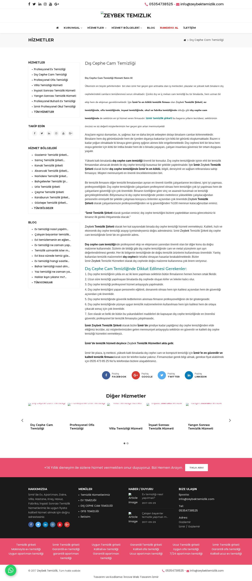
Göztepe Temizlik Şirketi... (51, 203)
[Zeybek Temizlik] (126, 15)
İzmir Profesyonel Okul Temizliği (55, 106)
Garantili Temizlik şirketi (146, 545)
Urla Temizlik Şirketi (47, 187)
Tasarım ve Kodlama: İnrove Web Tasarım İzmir (126, 577)
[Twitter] (162, 375)
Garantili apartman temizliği (106, 556)
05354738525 (161, 4)
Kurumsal (72, 27)
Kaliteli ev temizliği (106, 549)
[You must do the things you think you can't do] (134, 499)
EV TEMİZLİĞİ (88, 500)
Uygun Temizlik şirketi (106, 545)
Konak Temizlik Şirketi (48, 165)
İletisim (85, 517)
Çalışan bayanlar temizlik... (52, 234)
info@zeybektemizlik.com (202, 4)
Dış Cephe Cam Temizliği (50, 74)
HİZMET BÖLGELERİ (125, 27)
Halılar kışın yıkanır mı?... (50, 277)
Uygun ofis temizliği (186, 549)
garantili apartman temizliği (66, 556)
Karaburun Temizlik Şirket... (52, 197)
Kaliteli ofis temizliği (146, 549)
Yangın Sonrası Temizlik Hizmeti (55, 96)
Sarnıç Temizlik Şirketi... (49, 160)
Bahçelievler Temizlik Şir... (50, 181)
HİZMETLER (95, 27)
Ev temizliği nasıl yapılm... (51, 229)
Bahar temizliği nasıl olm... (51, 266)
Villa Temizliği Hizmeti (48, 85)
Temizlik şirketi (26, 545)
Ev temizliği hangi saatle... (51, 261)
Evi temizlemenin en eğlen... (52, 240)
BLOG (151, 27)
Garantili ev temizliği (66, 549)
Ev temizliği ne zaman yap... (52, 245)
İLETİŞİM (189, 27)
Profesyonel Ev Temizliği (49, 69)
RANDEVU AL (169, 27)
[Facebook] (106, 375)
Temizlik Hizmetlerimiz (95, 495)
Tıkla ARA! (196, 467)
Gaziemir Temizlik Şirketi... (51, 155)
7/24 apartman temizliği (186, 554)
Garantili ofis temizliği (226, 549)
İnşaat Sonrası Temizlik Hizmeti (54, 90)
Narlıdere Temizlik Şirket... (51, 176)
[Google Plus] (136, 375)
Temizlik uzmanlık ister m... (52, 250)
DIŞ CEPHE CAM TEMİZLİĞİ (97, 506)
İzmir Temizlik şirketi (66, 545)
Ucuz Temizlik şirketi (186, 545)
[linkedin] (189, 375)
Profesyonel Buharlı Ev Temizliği (54, 101)
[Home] (185, 40)
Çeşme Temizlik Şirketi (49, 192)
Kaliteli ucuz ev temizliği (226, 554)
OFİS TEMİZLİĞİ (90, 511)
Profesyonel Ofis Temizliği (51, 80)
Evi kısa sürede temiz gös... (52, 256)
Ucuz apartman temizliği (146, 554)
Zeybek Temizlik (47, 570)
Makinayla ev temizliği (26, 549)
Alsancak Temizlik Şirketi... (51, 171)
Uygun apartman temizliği (26, 554)
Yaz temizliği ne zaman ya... (52, 272)
